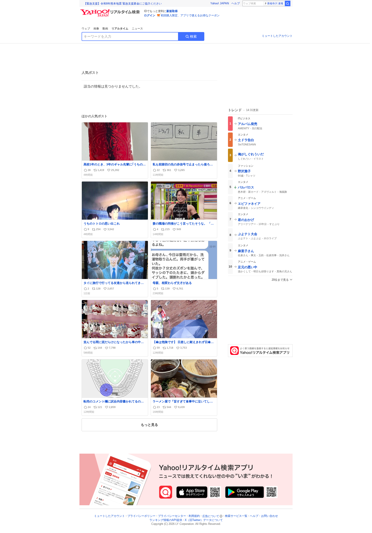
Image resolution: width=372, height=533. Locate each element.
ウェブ (86, 28)
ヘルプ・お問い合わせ (264, 516)
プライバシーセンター (172, 516)
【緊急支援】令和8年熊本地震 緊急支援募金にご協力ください (123, 3)
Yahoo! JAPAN (219, 3)
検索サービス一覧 (236, 516)
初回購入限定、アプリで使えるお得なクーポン (190, 15)
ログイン (149, 15)
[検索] (287, 3)
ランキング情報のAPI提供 (165, 520)
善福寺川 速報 (275, 3)
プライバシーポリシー (141, 516)
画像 (96, 28)
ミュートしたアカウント (277, 35)
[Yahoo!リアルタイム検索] (110, 10)
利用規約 (194, 516)
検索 (193, 36)
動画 (105, 28)
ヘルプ (235, 3)
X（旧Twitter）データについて (204, 520)
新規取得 (172, 11)
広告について (210, 516)
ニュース (137, 28)
